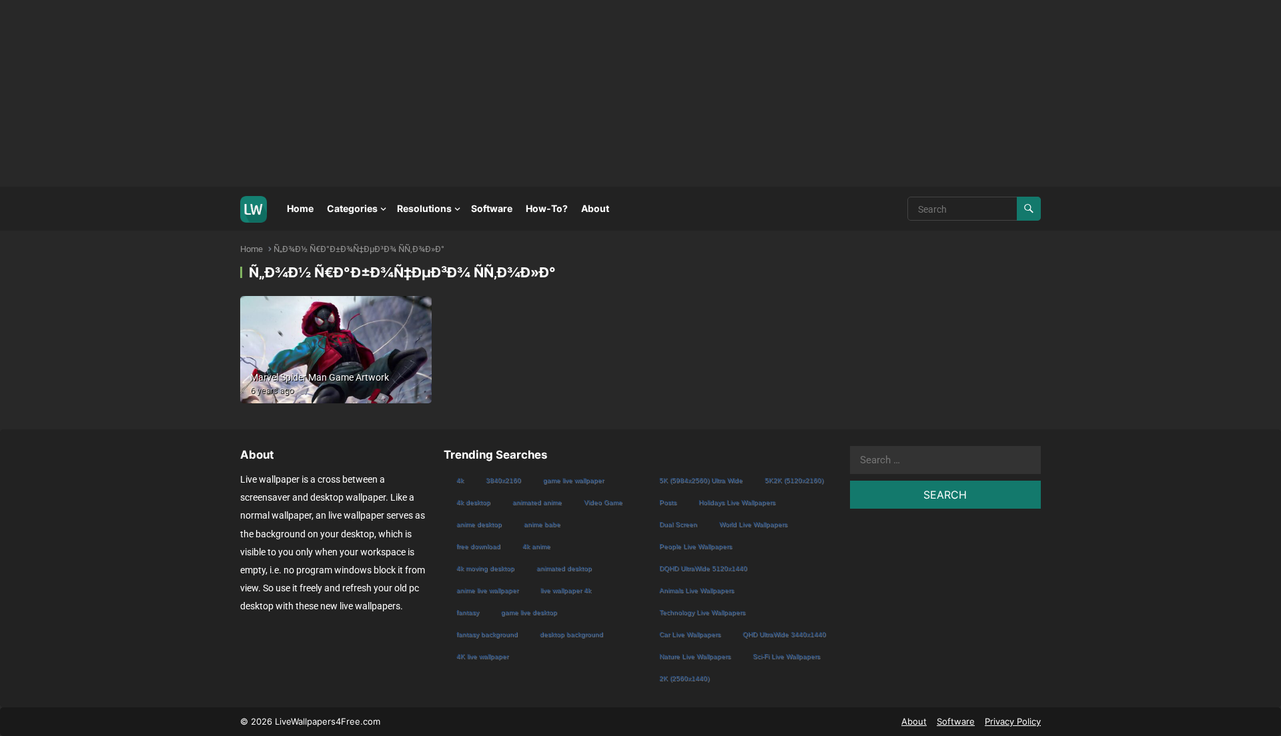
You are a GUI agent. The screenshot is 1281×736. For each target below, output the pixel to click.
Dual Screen (678, 524)
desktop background (571, 634)
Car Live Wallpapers (690, 634)
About (595, 208)
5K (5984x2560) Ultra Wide (701, 480)
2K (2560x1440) (684, 678)
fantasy (467, 612)
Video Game (603, 502)
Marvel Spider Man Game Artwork (319, 377)
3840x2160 (503, 480)
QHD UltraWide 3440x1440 (784, 634)
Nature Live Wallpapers (695, 656)
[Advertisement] (400, 93)
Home (300, 208)
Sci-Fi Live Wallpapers (786, 656)
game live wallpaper (573, 480)
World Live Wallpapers (753, 524)
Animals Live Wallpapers (696, 590)
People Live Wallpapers (695, 546)
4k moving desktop (485, 568)
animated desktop (564, 568)
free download (478, 546)
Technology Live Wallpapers (702, 612)
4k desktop (473, 502)
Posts (668, 502)
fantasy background (487, 634)
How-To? (547, 208)
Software (491, 208)
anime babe (542, 524)
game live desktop (529, 612)
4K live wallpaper (482, 656)
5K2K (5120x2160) (794, 480)
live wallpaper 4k (565, 590)
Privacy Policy (1013, 721)
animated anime (537, 502)
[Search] (1029, 209)
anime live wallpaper (487, 590)
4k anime (536, 546)
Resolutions (424, 208)
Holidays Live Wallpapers (737, 502)
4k (460, 480)
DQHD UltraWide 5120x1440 (703, 568)
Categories (352, 208)
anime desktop (479, 524)
